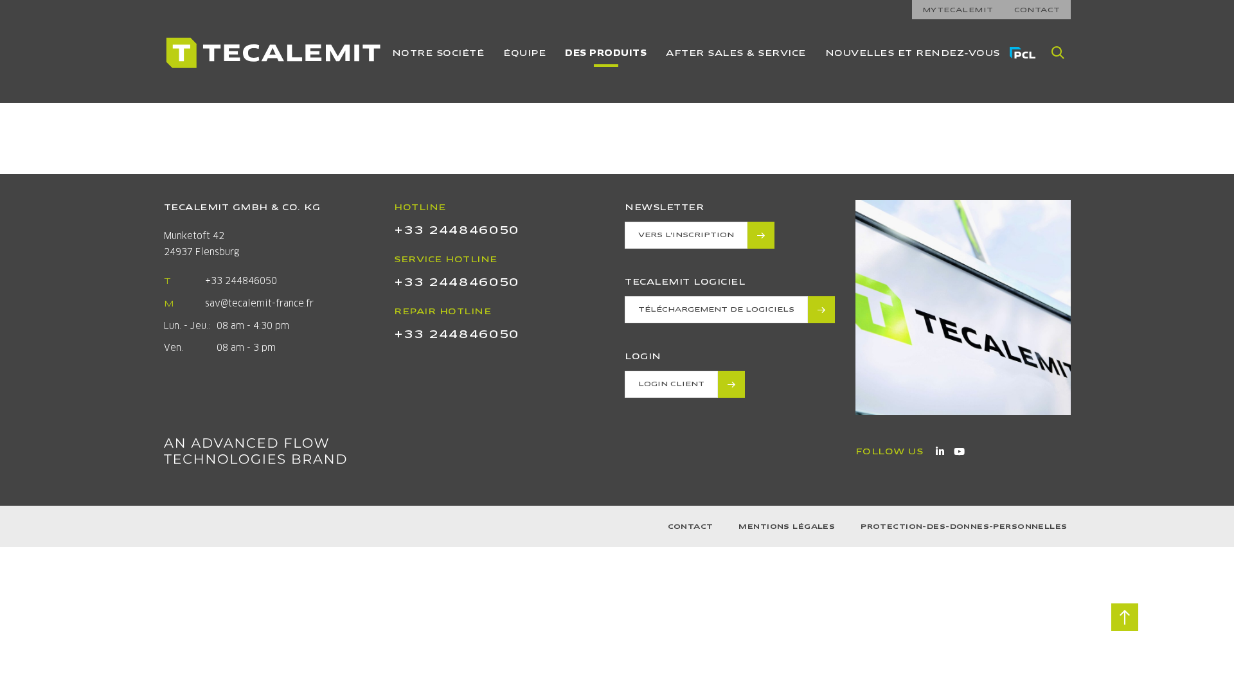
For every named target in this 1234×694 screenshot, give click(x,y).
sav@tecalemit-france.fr (259, 303)
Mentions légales (786, 526)
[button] (1058, 53)
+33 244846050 (241, 281)
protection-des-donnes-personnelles (964, 526)
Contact (690, 526)
